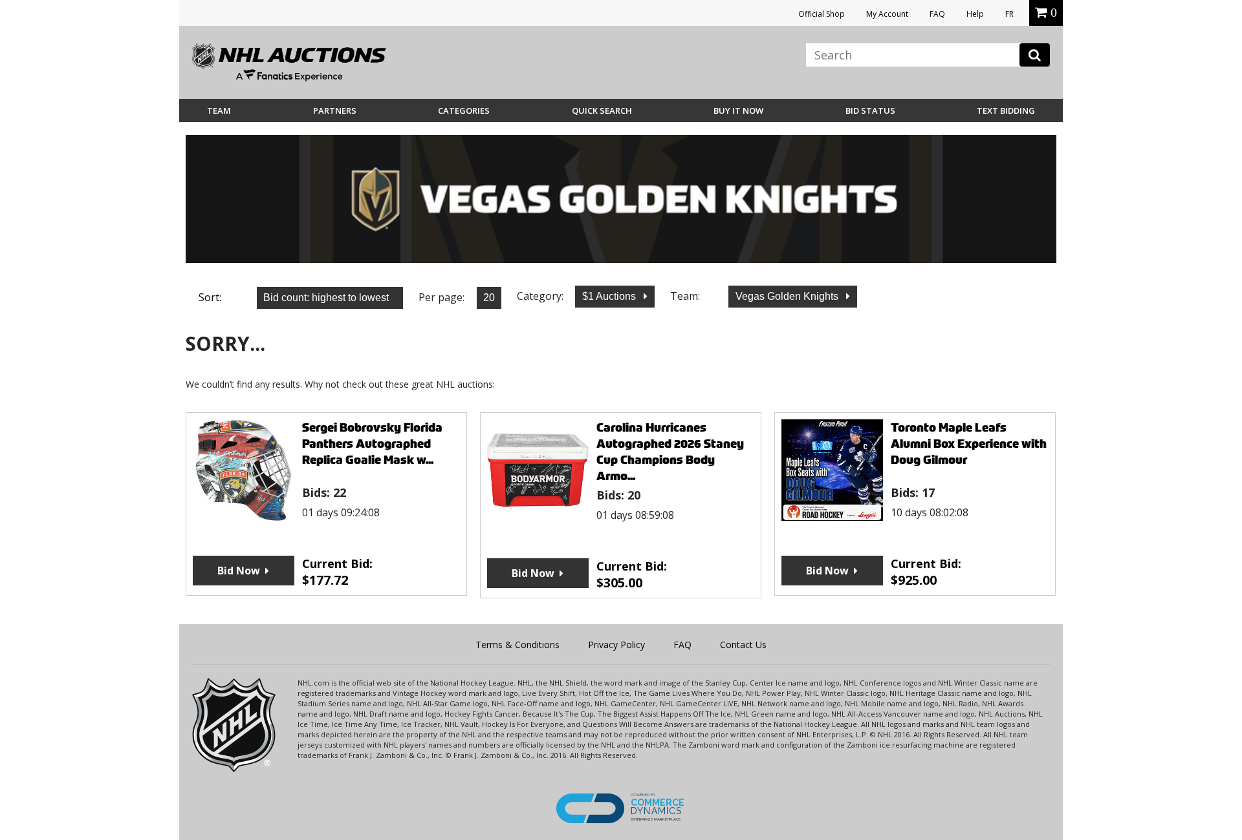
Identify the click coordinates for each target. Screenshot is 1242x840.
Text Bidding (1006, 110)
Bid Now (238, 570)
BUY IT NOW (738, 110)
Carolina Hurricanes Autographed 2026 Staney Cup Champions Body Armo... (670, 451)
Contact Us (743, 644)
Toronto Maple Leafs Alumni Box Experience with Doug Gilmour (969, 443)
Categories (464, 110)
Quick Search (602, 110)
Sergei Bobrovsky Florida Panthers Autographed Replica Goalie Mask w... (372, 443)
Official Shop (821, 13)
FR (1009, 13)
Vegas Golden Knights (788, 296)
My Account (887, 13)
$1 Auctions (610, 296)
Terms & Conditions (517, 644)
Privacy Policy (616, 644)
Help (975, 13)
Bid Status (870, 110)
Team (219, 110)
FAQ (937, 13)
